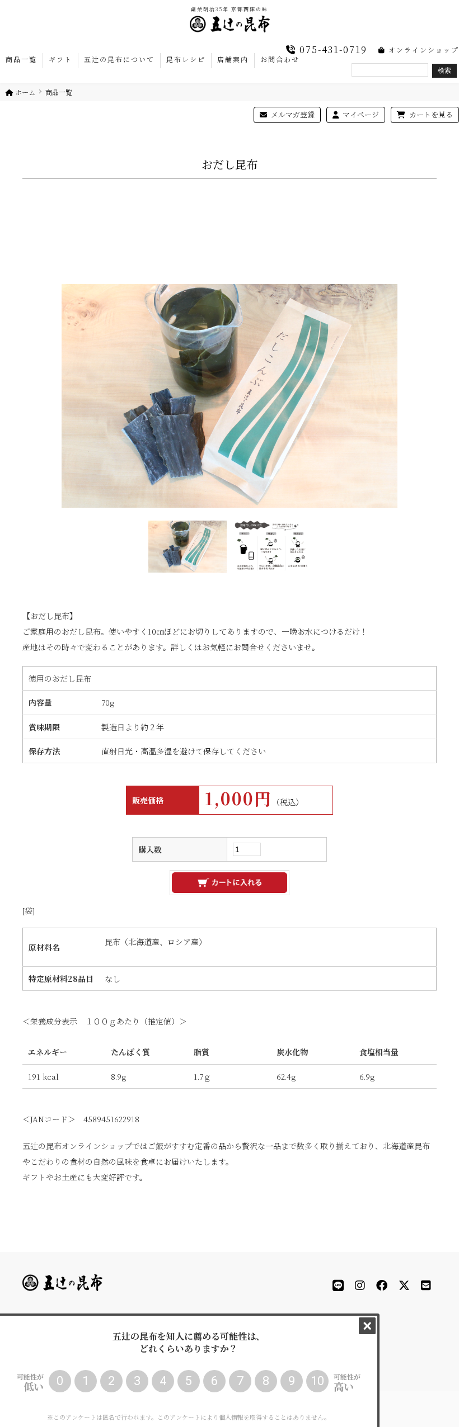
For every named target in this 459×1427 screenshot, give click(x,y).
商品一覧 (21, 59)
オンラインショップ (422, 49)
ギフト (60, 59)
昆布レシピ (185, 59)
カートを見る (430, 114)
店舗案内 (233, 59)
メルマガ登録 (292, 114)
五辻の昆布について (119, 59)
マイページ (360, 114)
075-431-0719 (331, 49)
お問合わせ (279, 59)
